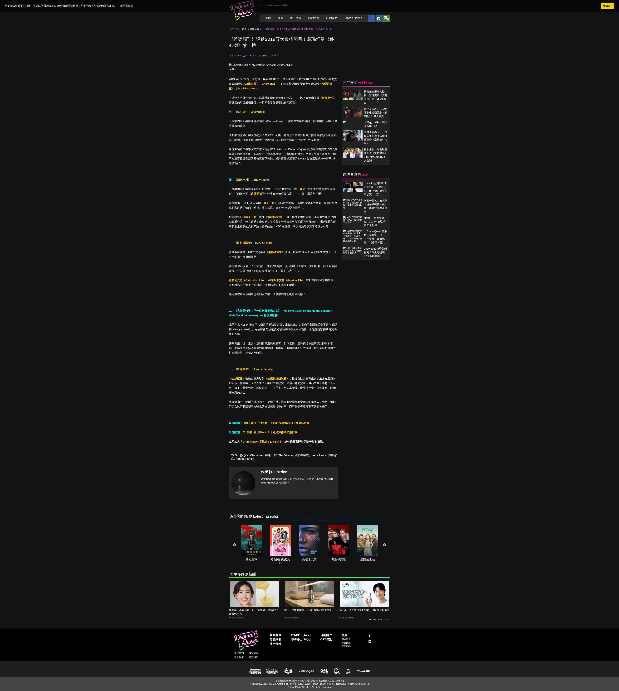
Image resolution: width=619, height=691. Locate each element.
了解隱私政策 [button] (125, 5)
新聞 (268, 18)
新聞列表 (275, 635)
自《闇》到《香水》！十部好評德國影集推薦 (270, 432)
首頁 (244, 29)
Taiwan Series (353, 18)
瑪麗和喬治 (338, 559)
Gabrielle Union (255, 280)
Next (384, 544)
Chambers (257, 111)
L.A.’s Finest (264, 242)
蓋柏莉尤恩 (236, 280)
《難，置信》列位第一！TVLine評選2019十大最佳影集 (276, 423)
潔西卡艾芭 (278, 280)
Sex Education (246, 88)
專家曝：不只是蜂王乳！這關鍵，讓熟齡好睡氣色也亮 (253, 612)
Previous (234, 544)
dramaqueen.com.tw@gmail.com (353, 683)
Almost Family (263, 369)
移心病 (241, 111)
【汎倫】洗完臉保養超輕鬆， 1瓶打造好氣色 (364, 610)
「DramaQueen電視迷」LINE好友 (261, 441)
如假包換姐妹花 (276, 378)
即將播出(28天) (301, 639)
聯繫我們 (253, 657)
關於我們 (239, 652)
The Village (261, 179)
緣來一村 (242, 179)
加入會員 (346, 639)
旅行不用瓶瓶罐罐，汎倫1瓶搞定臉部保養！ (309, 610)
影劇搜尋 (313, 18)
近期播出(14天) (301, 635)
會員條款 (346, 642)
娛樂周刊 (327, 97)
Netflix (232, 69)
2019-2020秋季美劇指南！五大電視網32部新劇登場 (375, 252)
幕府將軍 (251, 559)
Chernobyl (268, 83)
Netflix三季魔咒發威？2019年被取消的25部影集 (374, 222)
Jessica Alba (295, 280)
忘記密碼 (346, 646)
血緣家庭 (242, 369)
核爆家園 (250, 83)
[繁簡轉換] (386, 18)
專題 (280, 18)
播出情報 (295, 18)
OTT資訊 (326, 639)
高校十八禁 (309, 559)
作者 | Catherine (274, 472)
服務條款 (253, 652)
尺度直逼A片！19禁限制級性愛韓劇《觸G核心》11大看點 (375, 112)
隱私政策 (239, 657)
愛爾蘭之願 (367, 559)
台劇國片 (332, 18)
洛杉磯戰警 (244, 242)
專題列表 (254, 29)
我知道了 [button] (607, 6)
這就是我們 (258, 193)
